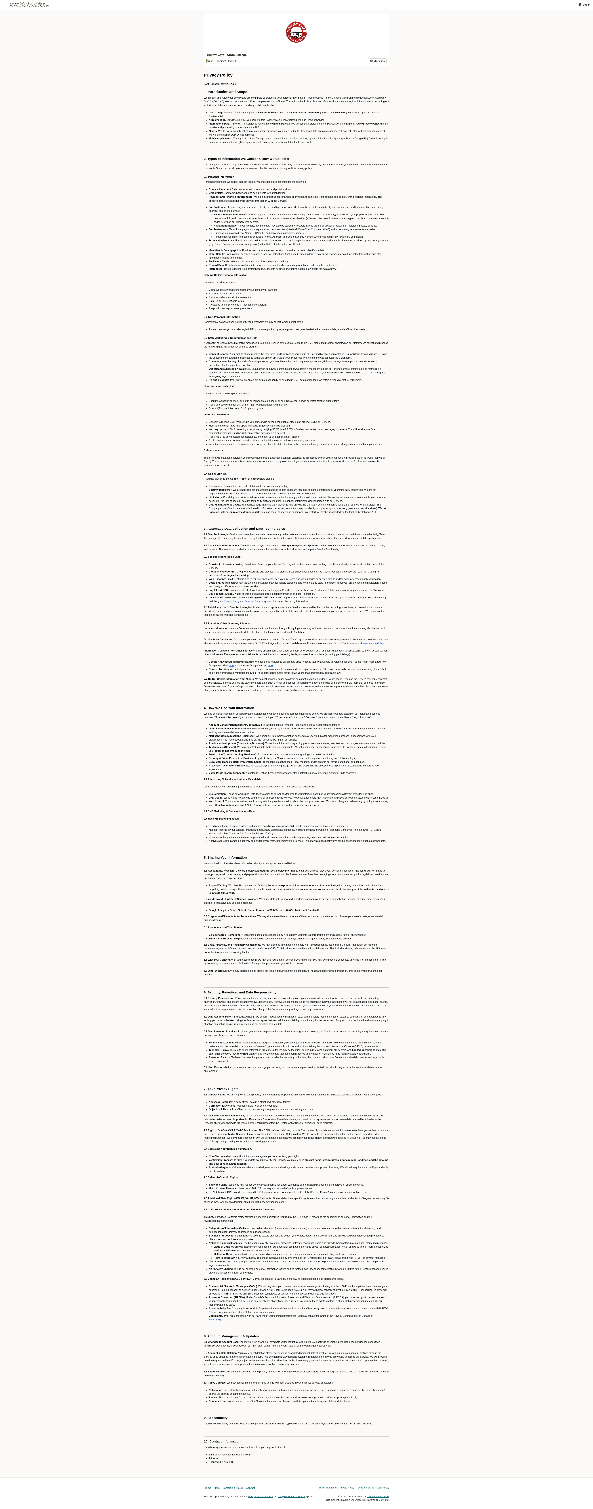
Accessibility (382, 1487)
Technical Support (328, 1487)
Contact (250, 1488)
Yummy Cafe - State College (28, 3)
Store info (379, 60)
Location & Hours (233, 1488)
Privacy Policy (347, 1487)
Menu (217, 1488)
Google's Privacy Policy (260, 1496)
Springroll (384, 1499)
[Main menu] (5, 5)
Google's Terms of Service (291, 1496)
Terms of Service (365, 1487)
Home (207, 1488)
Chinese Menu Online (378, 1496)
